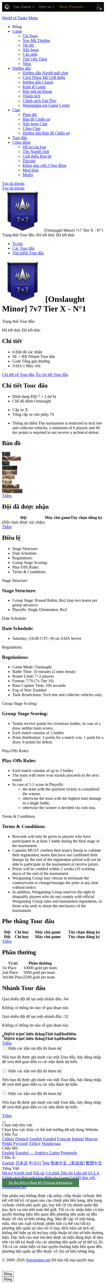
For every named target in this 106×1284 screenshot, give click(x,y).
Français (64, 1139)
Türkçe (34, 1143)
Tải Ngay (30, 36)
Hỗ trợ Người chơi (17, 1173)
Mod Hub (31, 170)
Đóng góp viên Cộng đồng (44, 165)
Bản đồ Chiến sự (36, 119)
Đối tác (39, 1173)
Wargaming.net (38, 1260)
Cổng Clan (31, 128)
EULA (93, 1173)
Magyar (91, 1139)
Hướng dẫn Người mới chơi (45, 73)
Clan (16, 110)
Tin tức (28, 45)
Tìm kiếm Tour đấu (28, 253)
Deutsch (22, 1139)
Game (17, 31)
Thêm (7, 495)
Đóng (8, 1274)
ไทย (45, 1163)
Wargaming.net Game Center (46, 105)
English (36, 1139)
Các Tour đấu (23, 248)
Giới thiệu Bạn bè (37, 156)
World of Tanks (14, 18)
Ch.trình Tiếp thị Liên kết (66, 1173)
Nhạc (27, 63)
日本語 (21, 1163)
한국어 (35, 1163)
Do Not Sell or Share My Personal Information (41, 1182)
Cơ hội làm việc (83, 1177)
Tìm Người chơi (36, 151)
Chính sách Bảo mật (18, 1177)
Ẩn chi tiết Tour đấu (52, 374)
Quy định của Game (52, 1177)
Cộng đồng (21, 142)
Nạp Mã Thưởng (36, 40)
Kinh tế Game (34, 87)
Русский (20, 1143)
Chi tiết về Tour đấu (18, 374)
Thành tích (31, 96)
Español (49, 1139)
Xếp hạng (31, 50)
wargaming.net (14, 1187)
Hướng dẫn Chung (38, 82)
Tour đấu (19, 138)
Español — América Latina (37, 1153)
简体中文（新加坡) (67, 1163)
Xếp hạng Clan (35, 124)
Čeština (8, 1139)
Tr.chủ (17, 243)
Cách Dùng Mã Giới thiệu (44, 77)
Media (28, 175)
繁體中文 (94, 1163)
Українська (51, 1143)
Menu (33, 18)
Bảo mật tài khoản (37, 91)
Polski (7, 1143)
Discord (29, 161)
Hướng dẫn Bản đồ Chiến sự (46, 133)
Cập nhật (30, 54)
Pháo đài (30, 114)
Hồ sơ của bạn (34, 147)
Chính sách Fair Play (40, 100)
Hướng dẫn (21, 68)
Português (69, 1153)
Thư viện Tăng (35, 59)
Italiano (78, 1139)
